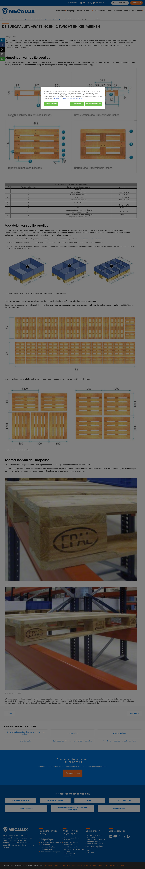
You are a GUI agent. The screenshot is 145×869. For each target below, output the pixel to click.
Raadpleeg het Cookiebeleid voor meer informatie (67, 98)
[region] (73, 98)
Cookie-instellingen (51, 103)
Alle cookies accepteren (93, 103)
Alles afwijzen (77, 103)
